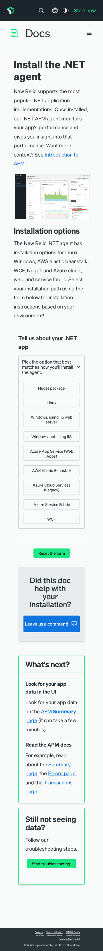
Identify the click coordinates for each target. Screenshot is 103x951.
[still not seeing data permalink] (48, 827)
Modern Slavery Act (70, 939)
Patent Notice (73, 935)
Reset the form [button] (51, 553)
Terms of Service (54, 932)
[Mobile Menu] (89, 33)
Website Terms (54, 935)
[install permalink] (84, 230)
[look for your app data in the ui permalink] (59, 692)
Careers (39, 932)
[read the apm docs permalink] (74, 745)
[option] (51, 388)
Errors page (62, 773)
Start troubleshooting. (51, 863)
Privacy (40, 935)
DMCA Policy (73, 932)
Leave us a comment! (46, 624)
